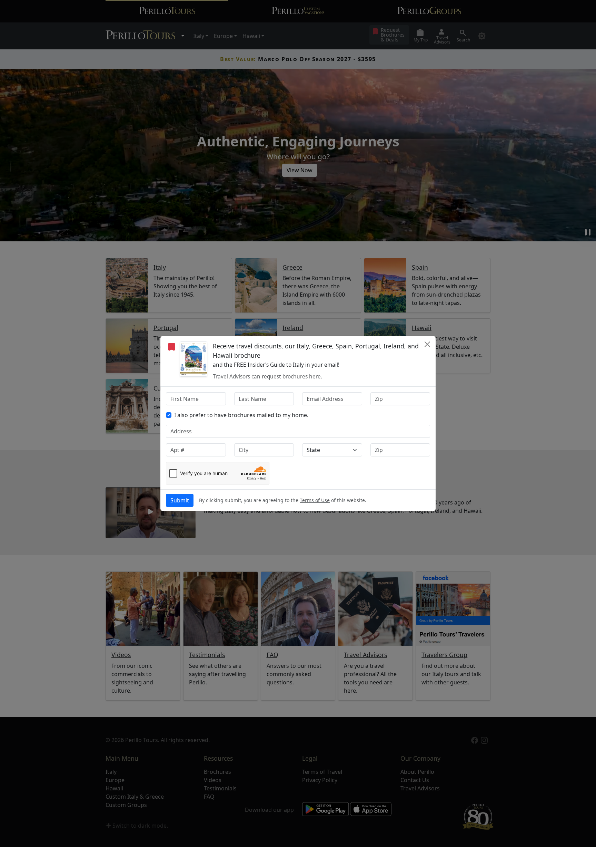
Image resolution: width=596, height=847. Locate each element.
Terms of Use (315, 500)
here (315, 376)
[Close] (427, 344)
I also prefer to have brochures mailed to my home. (241, 415)
